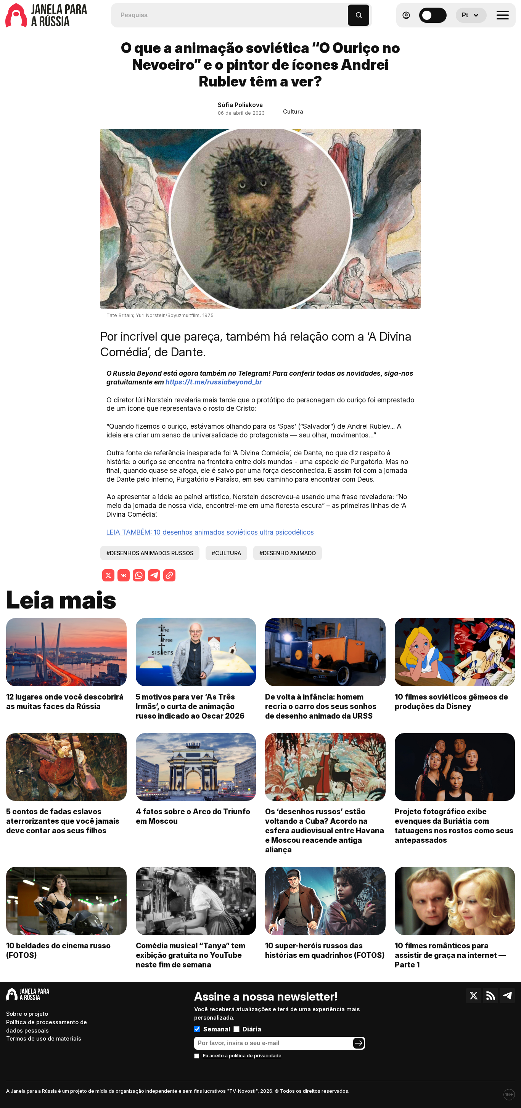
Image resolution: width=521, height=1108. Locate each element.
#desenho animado (287, 553)
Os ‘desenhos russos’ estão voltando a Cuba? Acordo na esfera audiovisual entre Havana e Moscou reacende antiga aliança (324, 830)
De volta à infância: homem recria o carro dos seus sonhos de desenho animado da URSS (320, 706)
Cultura (293, 111)
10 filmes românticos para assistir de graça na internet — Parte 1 (450, 955)
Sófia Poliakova (240, 105)
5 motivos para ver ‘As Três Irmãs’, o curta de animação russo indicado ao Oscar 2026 (190, 706)
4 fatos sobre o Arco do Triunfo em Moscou (193, 816)
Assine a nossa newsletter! (265, 996)
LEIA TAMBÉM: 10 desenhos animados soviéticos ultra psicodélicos (210, 532)
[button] (342, 11)
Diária (252, 1029)
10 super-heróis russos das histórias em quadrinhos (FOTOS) (325, 950)
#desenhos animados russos (149, 553)
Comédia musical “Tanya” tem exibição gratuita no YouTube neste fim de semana (190, 955)
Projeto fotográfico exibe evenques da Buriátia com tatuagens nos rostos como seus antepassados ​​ (454, 826)
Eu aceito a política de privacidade (242, 1055)
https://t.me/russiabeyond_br (214, 382)
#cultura (226, 553)
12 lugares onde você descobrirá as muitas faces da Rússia (65, 701)
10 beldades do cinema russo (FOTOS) (58, 950)
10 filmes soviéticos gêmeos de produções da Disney (451, 701)
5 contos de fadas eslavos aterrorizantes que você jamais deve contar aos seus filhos (62, 821)
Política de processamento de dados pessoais (46, 1026)
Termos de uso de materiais (43, 1038)
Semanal (216, 1029)
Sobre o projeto (27, 1013)
